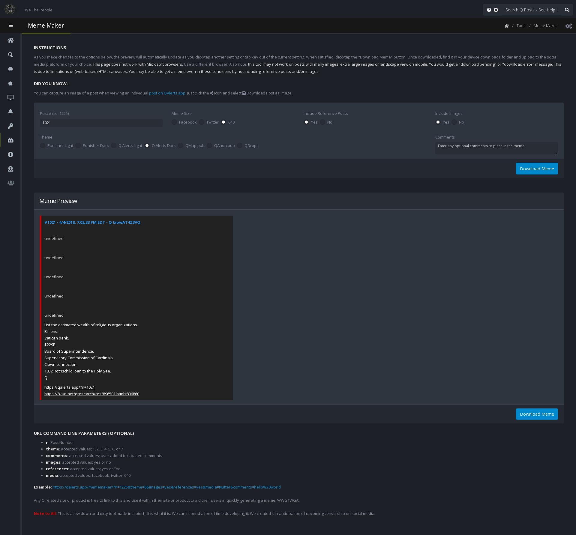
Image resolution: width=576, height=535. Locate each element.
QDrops (251, 145)
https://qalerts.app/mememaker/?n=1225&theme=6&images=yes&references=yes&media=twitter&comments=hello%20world (167, 487)
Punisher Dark (96, 145)
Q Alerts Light (130, 145)
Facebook (188, 122)
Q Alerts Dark (164, 145)
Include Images (449, 113)
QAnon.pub (224, 145)
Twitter (212, 122)
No (329, 122)
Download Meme (537, 169)
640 (231, 122)
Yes (314, 122)
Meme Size (182, 113)
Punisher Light (60, 145)
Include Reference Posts (326, 113)
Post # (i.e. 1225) (54, 113)
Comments (445, 137)
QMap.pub (195, 145)
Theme (46, 137)
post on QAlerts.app (167, 93)
